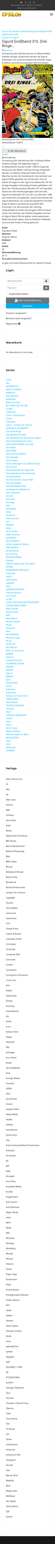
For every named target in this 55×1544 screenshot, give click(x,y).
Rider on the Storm (15, 650)
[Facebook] (21, 2)
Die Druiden (12, 460)
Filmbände (11, 508)
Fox (7, 521)
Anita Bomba (12, 395)
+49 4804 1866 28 (19, 5)
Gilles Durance (13, 534)
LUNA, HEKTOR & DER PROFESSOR (22, 602)
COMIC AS (11, 412)
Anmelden (27, 306)
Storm (9, 686)
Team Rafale (12, 702)
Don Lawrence (13, 492)
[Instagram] (30, 2)
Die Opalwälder (13, 476)
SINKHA (9, 676)
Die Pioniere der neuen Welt (19, 479)
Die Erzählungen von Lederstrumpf (23, 463)
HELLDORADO (13, 541)
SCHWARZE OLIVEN (15, 663)
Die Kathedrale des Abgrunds (20, 470)
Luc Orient (11, 595)
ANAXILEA (10, 392)
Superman (11, 692)
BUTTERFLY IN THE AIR (16, 405)
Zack (8, 744)
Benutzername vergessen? (19, 318)
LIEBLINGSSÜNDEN (15, 589)
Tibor (8, 711)
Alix (7, 383)
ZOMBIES (10, 750)
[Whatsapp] (34, 2)
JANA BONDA (12, 547)
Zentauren (11, 747)
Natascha (10, 628)
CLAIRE (9, 408)
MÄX (8, 615)
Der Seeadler (12, 457)
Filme (8, 512)
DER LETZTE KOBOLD (16, 454)
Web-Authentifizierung (29, 300)
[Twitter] (25, 2)
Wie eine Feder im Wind (17, 734)
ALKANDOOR (12, 386)
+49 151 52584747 (35, 5)
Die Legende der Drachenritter (21, 473)
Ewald (5, 154)
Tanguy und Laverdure (17, 695)
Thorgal (9, 708)
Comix (9, 418)
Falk (8, 505)
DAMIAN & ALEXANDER (17, 428)
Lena (8, 586)
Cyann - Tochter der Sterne (19, 424)
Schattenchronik (14, 660)
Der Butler (11, 447)
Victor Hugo (12, 728)
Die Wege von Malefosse (18, 489)
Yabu (8, 740)
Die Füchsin (11, 466)
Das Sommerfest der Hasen (19, 441)
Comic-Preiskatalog (15, 415)
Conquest (10, 421)
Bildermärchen (13, 402)
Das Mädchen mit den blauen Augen (23, 437)
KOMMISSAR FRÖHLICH (17, 570)
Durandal (10, 499)
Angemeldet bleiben (18, 293)
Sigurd (9, 673)
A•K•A (8, 379)
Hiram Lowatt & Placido (17, 544)
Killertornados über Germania (20, 563)
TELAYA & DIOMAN (15, 705)
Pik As (9, 640)
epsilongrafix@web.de (27, 8)
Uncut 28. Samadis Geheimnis (16, 31)
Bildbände (11, 399)
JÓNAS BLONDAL (14, 557)
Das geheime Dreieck (16, 434)
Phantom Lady (13, 637)
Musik (9, 624)
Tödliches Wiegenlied (16, 715)
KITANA (9, 566)
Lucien (9, 599)
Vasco (9, 724)
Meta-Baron (11, 618)
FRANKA (10, 524)
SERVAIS (10, 666)
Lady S (9, 576)
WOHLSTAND (12, 737)
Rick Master (11, 647)
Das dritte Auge (13, 431)
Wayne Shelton (13, 731)
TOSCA (9, 718)
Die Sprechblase (13, 483)
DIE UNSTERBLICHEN (16, 486)
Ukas (8, 721)
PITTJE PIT (10, 644)
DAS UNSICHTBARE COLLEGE (20, 444)
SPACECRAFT (12, 682)
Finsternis (10, 515)
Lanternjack (11, 579)
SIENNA (9, 670)
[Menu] (51, 14)
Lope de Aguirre (13, 592)
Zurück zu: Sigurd (10, 37)
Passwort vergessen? (16, 313)
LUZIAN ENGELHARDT (16, 605)
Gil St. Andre (12, 531)
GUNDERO (11, 537)
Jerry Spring (11, 553)
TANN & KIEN (12, 699)
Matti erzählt (12, 611)
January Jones (12, 550)
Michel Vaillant (13, 621)
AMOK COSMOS (13, 389)
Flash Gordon (12, 518)
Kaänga (9, 560)
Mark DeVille (12, 608)
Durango (10, 502)
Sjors (8, 679)
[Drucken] (27, 50)
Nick (8, 631)
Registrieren (12, 323)
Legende (10, 582)
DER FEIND (11, 450)
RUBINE (9, 653)
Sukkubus (10, 689)
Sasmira (10, 657)
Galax (8, 528)
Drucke (9, 495)
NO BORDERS (12, 634)
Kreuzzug (10, 573)
